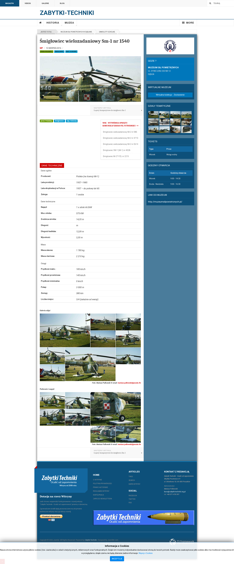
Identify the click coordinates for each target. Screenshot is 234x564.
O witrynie (97, 480)
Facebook (133, 496)
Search (132, 480)
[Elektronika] (175, 129)
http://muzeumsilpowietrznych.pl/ (165, 201)
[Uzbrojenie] (153, 122)
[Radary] (153, 129)
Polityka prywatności (102, 483)
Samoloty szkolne (107, 32)
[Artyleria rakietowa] (164, 129)
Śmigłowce (59, 51)
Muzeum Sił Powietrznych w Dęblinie (76, 32)
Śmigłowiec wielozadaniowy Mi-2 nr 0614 (120, 144)
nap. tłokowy (71, 51)
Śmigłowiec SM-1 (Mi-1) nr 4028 (116, 150)
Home (40, 22)
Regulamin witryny (101, 491)
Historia (52, 22)
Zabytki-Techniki (91, 540)
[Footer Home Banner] (143, 517)
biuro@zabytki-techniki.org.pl (175, 492)
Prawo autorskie (100, 487)
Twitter (132, 499)
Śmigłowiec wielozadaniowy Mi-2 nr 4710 (120, 138)
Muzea (69, 22)
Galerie (45, 3)
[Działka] (164, 122)
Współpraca (98, 495)
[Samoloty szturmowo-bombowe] (175, 114)
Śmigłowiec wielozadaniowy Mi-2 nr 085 (120, 132)
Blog (62, 3)
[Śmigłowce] (186, 114)
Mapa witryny (134, 484)
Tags (131, 476)
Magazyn (9, 3)
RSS (130, 503)
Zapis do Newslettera (102, 499)
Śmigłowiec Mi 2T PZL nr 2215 (116, 156)
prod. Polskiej (46, 51)
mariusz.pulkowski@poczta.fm (129, 383)
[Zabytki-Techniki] (59, 481)
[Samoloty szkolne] (153, 114)
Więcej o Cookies (146, 553)
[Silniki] (186, 122)
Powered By (182, 542)
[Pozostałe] (175, 122)
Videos (28, 3)
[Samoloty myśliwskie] (164, 114)
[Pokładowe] (186, 129)
